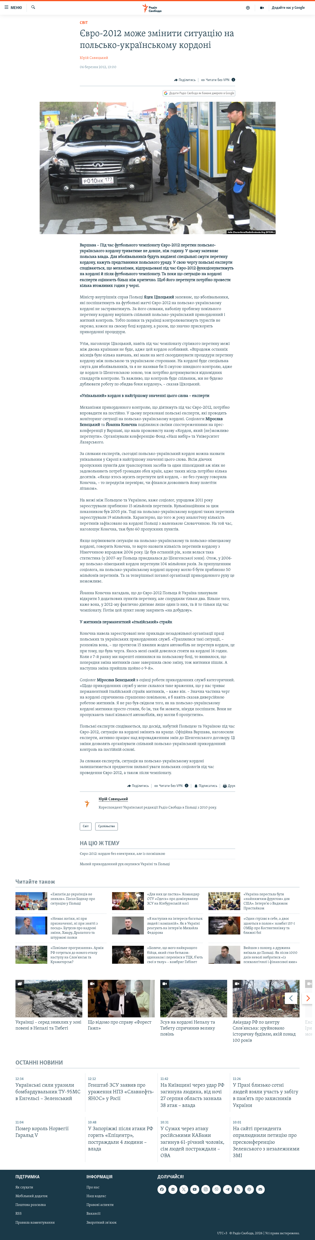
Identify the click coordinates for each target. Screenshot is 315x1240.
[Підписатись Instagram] (205, 1189)
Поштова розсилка (30, 1205)
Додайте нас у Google (288, 8)
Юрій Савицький (94, 58)
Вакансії (93, 1214)
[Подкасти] (248, 8)
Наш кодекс (96, 1196)
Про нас (92, 1187)
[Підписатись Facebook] (162, 1189)
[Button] (185, 80)
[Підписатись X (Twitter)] (183, 1189)
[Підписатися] (260, 1189)
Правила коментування (35, 1222)
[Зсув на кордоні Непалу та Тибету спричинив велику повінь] (193, 998)
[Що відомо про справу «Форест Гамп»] (121, 998)
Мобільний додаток (31, 1196)
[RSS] (238, 1189)
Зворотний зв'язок (101, 1222)
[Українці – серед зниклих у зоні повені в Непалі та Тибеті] (48, 998)
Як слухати (24, 1187)
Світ (84, 23)
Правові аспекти (100, 1205)
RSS (18, 1214)
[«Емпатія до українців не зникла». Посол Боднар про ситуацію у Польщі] (31, 901)
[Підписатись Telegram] (227, 1189)
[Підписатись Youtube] (194, 1189)
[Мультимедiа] (262, 8)
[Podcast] (249, 1189)
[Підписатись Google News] (172, 1189)
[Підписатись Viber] (216, 1189)
